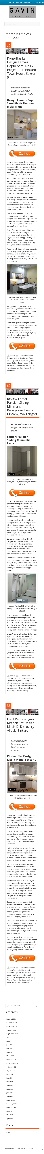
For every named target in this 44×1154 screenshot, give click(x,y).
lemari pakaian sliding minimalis (24, 686)
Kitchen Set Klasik (13, 970)
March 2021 (10, 1056)
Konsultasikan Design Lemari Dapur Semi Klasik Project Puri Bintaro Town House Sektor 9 (21, 67)
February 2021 (11, 1060)
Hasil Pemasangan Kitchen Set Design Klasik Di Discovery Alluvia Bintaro (20, 725)
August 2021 (10, 1037)
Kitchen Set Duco (19, 980)
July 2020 (9, 1074)
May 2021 (9, 1048)
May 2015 (9, 1115)
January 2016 (11, 1107)
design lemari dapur (17, 360)
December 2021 (11, 1023)
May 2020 (9, 1082)
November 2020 (12, 1063)
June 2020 (9, 1078)
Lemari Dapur (28, 358)
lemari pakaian (15, 683)
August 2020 (10, 1071)
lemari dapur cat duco (15, 368)
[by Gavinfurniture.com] (22, 12)
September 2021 (12, 1034)
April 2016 (9, 1096)
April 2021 (9, 1052)
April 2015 (9, 1118)
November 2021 (12, 1026)
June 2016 (9, 1093)
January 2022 (11, 1019)
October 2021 (11, 1030)
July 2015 (9, 1111)
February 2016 (11, 1104)
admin (12, 355)
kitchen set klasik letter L (21, 982)
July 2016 (9, 1089)
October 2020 (11, 1067)
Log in (8, 1132)
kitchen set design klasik (22, 975)
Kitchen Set (18, 358)
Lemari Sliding (23, 681)
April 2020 (9, 1085)
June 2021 (9, 1045)
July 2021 (9, 1041)
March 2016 (10, 1100)
